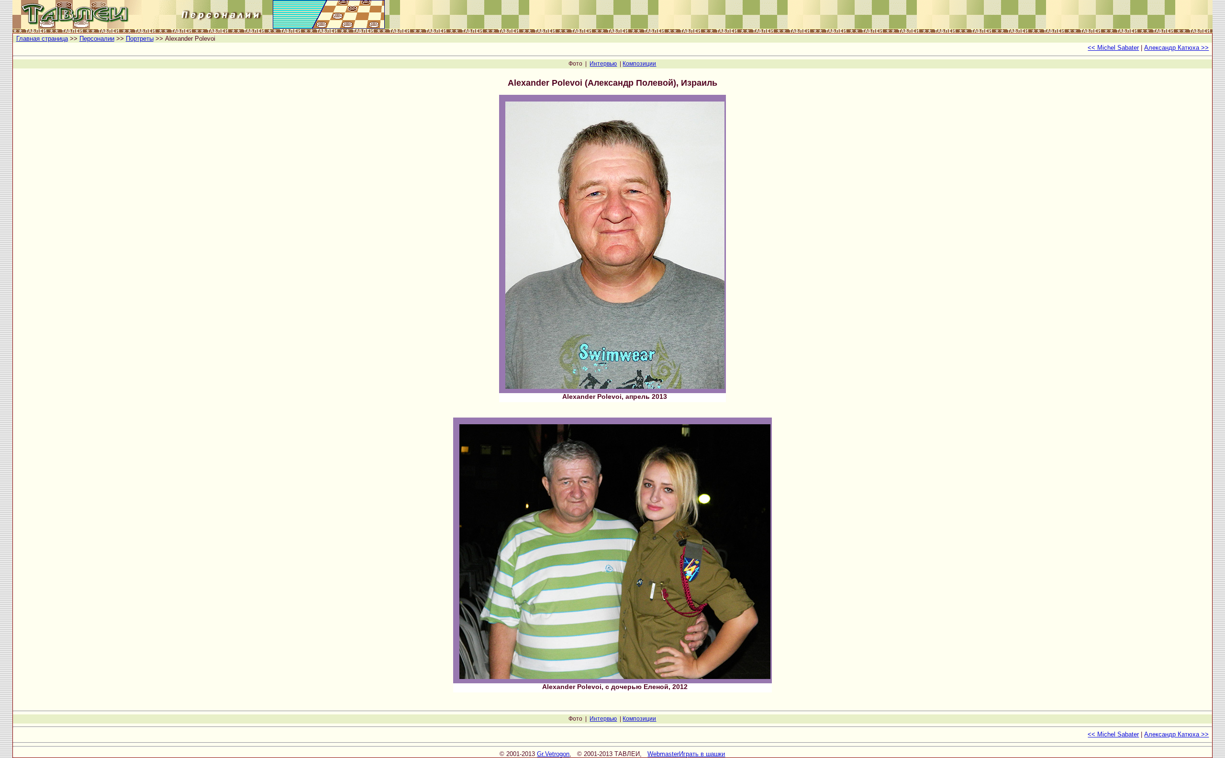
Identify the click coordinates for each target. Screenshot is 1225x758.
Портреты (140, 38)
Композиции (639, 63)
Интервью (603, 63)
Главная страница (42, 38)
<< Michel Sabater (1113, 47)
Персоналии (96, 38)
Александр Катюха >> (1176, 47)
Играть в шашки (702, 754)
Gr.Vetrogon (553, 754)
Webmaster (663, 754)
